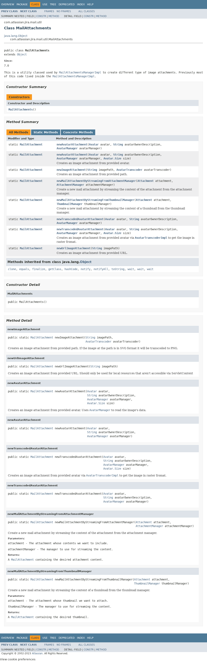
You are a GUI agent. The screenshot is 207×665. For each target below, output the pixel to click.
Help (90, 4)
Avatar (94, 144)
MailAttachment (31, 144)
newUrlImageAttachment (74, 248)
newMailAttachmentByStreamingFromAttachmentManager (96, 180)
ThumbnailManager (69, 204)
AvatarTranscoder (129, 169)
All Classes (86, 11)
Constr (41, 16)
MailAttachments (20, 109)
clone (12, 269)
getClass (54, 269)
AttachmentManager (70, 184)
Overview (7, 4)
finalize (38, 269)
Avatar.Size (112, 158)
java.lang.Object (15, 35)
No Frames (64, 11)
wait (131, 269)
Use (45, 4)
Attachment (145, 180)
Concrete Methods (78, 132)
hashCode (70, 269)
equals (24, 269)
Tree (53, 4)
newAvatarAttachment (72, 144)
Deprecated (67, 4)
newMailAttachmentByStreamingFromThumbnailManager (95, 200)
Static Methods (46, 132)
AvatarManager (67, 148)
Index (81, 4)
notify (85, 269)
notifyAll (101, 269)
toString (117, 269)
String (118, 144)
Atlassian (37, 653)
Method (54, 16)
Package (22, 4)
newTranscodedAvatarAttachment (80, 219)
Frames (49, 11)
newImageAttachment (71, 169)
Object (22, 54)
